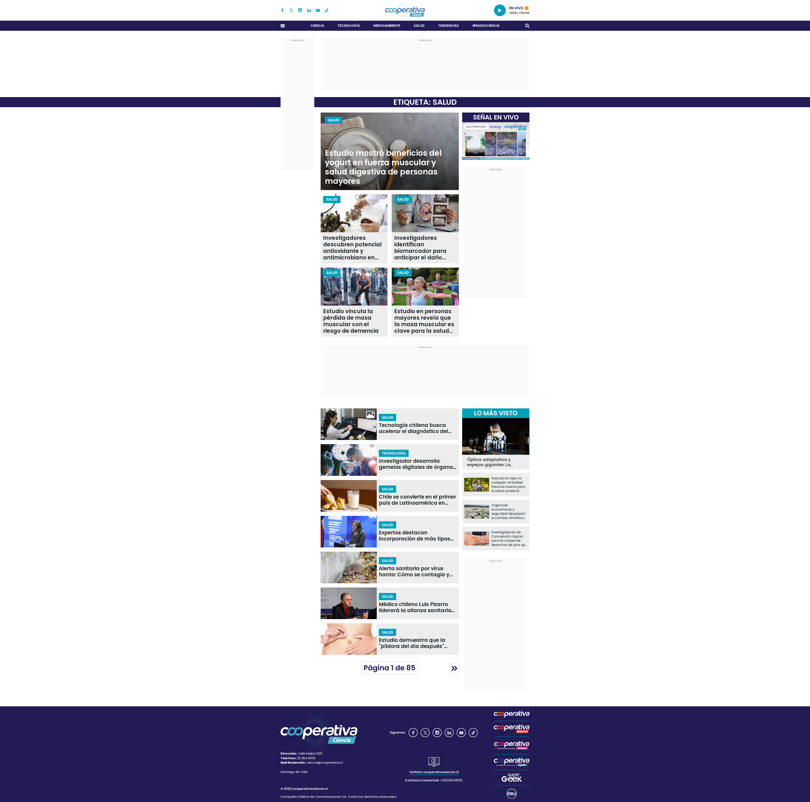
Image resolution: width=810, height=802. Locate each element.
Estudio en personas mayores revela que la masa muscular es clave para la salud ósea (424, 321)
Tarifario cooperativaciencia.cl (434, 772)
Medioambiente (386, 25)
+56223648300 (451, 780)
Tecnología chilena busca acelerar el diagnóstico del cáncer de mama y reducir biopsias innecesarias (413, 428)
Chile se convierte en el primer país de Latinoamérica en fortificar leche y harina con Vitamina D (417, 500)
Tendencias (448, 25)
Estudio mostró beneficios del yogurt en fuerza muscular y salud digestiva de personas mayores (383, 167)
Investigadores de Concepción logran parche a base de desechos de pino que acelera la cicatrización (509, 538)
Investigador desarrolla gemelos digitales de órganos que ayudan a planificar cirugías (417, 464)
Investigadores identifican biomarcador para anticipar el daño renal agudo (420, 248)
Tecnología (349, 25)
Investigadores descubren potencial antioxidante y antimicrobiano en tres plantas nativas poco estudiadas (352, 248)
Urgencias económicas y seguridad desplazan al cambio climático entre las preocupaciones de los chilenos (508, 511)
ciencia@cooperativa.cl (325, 762)
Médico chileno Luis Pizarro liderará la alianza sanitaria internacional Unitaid (415, 607)
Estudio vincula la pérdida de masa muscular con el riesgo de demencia (351, 321)
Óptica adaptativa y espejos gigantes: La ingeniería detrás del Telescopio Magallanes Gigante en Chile (491, 462)
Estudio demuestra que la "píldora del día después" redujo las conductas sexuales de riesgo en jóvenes (417, 643)
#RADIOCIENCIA (486, 25)
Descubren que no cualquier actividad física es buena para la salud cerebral (508, 484)
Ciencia (317, 25)
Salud (419, 25)
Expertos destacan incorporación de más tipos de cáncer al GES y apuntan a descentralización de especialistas (417, 536)
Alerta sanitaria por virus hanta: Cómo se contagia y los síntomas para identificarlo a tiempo (414, 572)
